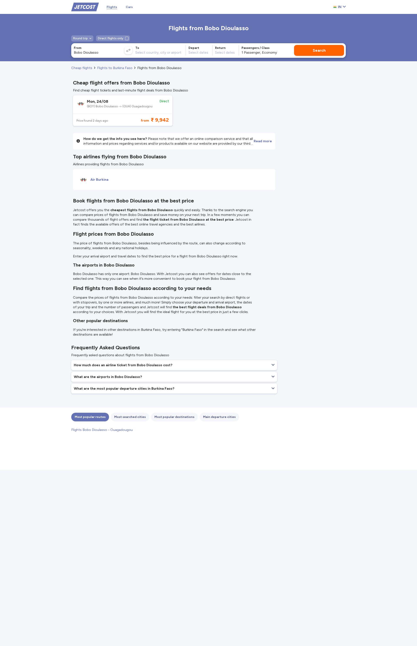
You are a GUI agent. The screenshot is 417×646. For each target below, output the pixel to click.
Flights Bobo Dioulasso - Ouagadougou (102, 430)
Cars (129, 7)
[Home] (85, 7)
